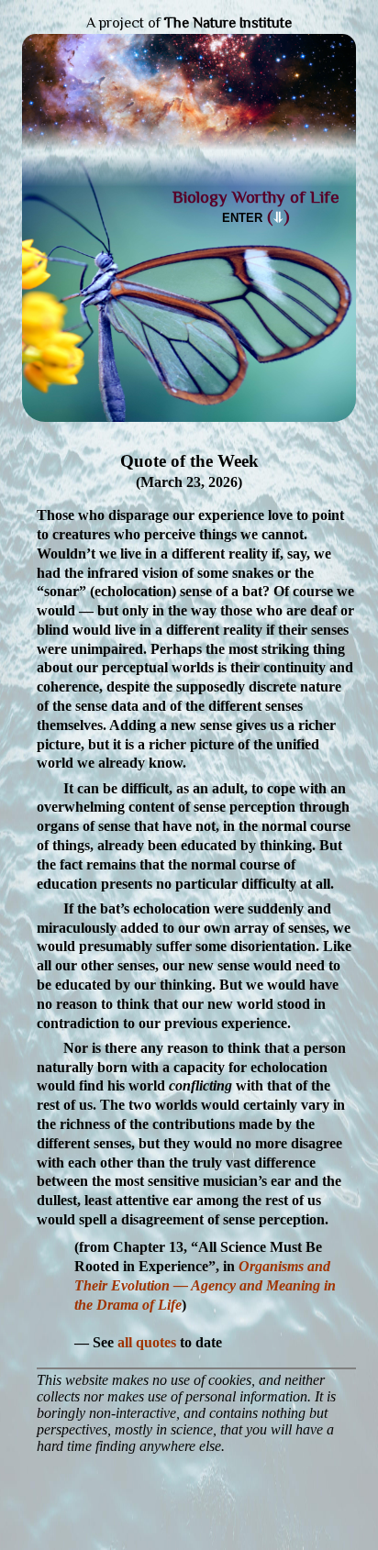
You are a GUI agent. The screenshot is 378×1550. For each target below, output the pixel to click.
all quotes (146, 1342)
